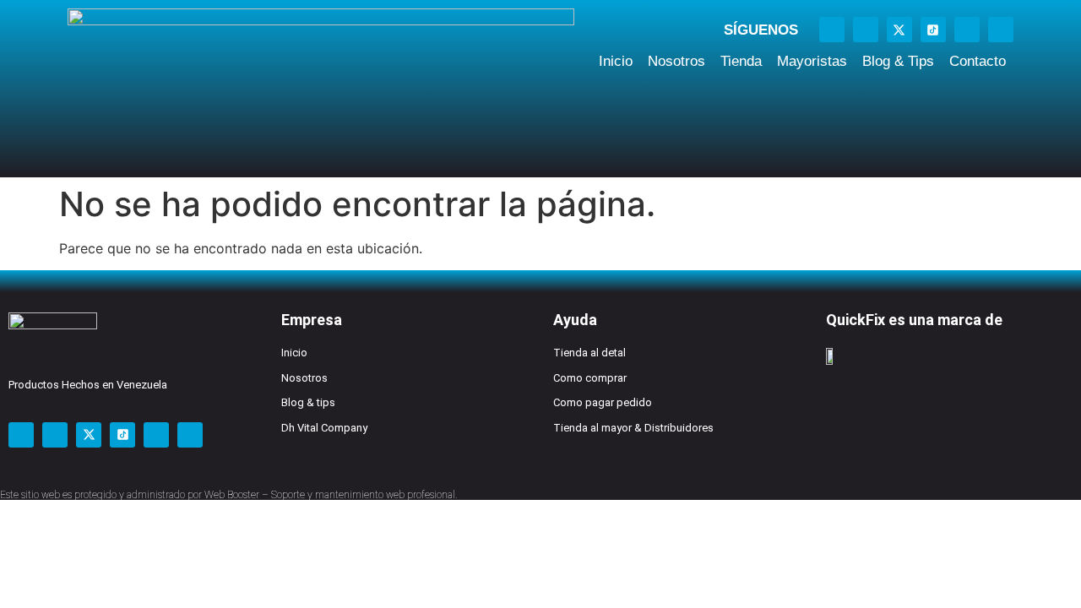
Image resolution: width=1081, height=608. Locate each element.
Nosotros (676, 61)
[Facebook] (832, 29)
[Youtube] (967, 29)
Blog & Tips (898, 61)
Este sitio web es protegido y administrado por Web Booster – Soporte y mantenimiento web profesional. (229, 495)
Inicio (616, 61)
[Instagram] (865, 29)
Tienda (741, 61)
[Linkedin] (1000, 29)
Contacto (977, 61)
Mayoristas (812, 61)
